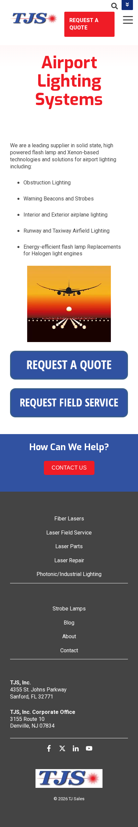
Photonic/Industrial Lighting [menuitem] (69, 574)
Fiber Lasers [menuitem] (69, 518)
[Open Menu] (126, 20)
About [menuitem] (69, 636)
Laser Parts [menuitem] (69, 546)
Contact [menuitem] (69, 650)
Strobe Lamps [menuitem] (69, 608)
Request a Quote (83, 24)
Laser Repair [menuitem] (69, 560)
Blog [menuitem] (69, 622)
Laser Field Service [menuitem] (69, 532)
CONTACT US (69, 468)
